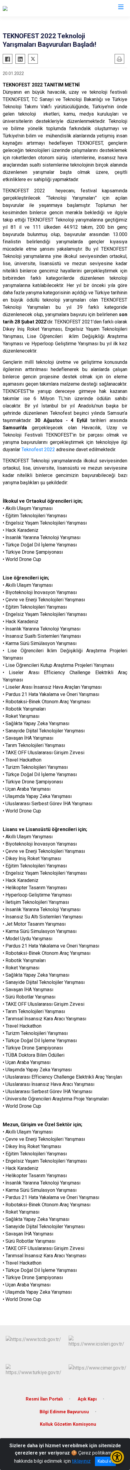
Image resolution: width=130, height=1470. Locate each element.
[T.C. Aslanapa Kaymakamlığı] (32, 8)
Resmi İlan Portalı (44, 1399)
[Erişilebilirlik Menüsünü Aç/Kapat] (117, 1457)
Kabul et (105, 1461)
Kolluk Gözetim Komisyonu (68, 1424)
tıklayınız (81, 1461)
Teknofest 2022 (38, 449)
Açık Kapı (87, 1399)
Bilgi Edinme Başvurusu (64, 1411)
